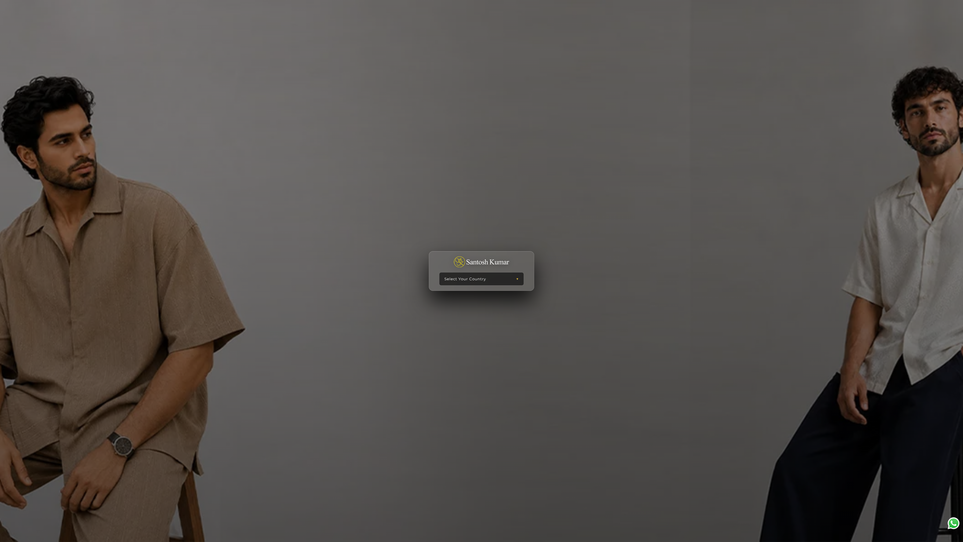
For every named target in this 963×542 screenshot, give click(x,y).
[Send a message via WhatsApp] (953, 523)
